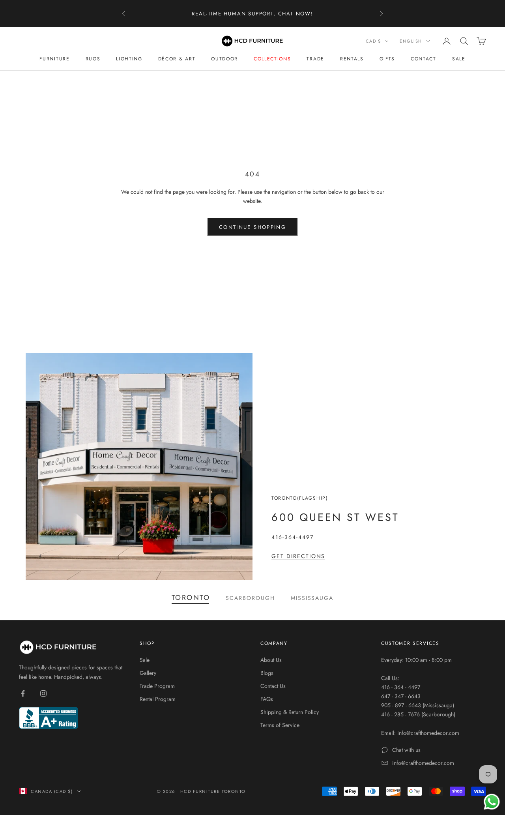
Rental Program (158, 699)
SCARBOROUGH (250, 597)
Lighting (129, 58)
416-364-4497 (292, 537)
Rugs (93, 58)
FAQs (266, 699)
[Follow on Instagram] (43, 693)
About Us (271, 660)
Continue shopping (252, 227)
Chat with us (406, 750)
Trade (315, 58)
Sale (459, 58)
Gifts (387, 58)
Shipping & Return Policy (289, 712)
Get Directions (298, 556)
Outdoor (224, 58)
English (411, 41)
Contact (423, 58)
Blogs (266, 673)
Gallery (148, 673)
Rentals (352, 58)
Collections (272, 58)
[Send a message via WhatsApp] (492, 802)
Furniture (54, 58)
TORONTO (191, 597)
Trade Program (157, 686)
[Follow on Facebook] (23, 693)
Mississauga (312, 597)
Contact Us (273, 686)
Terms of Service (279, 725)
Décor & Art (176, 58)
